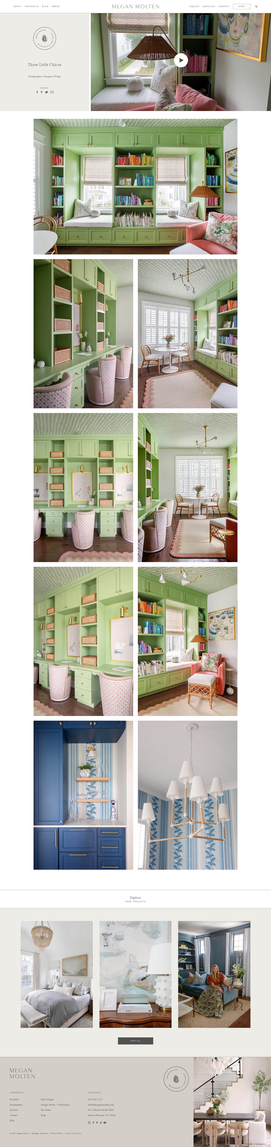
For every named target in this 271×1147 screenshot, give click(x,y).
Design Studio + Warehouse (55, 1105)
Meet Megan (47, 1099)
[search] (256, 6)
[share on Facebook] (37, 92)
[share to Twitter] (46, 92)
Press (56, 7)
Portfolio (32, 7)
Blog (45, 7)
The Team (46, 1110)
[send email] (51, 92)
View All (135, 1041)
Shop (241, 7)
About (17, 7)
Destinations (16, 1105)
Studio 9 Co (76, 1133)
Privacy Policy (56, 1133)
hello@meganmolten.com (101, 1105)
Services (209, 7)
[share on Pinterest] (41, 92)
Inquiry (194, 7)
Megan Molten (23, 1133)
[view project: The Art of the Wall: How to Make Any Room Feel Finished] (57, 922)
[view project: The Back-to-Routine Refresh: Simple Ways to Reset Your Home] (214, 922)
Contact (224, 7)
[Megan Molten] (135, 6)
